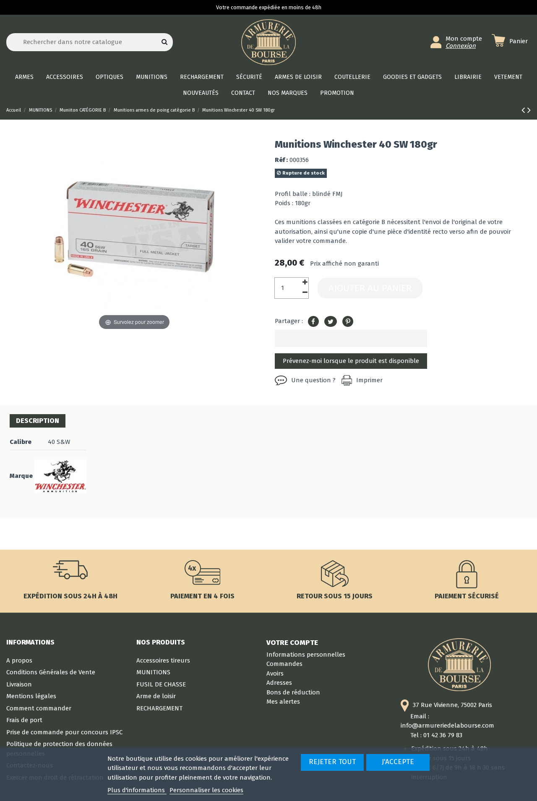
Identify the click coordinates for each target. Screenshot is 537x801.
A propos (19, 660)
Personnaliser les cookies (206, 790)
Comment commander (38, 708)
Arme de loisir (156, 696)
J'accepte (398, 761)
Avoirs (275, 673)
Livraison (19, 684)
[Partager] (313, 322)
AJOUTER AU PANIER (370, 288)
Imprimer (369, 380)
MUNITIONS (153, 672)
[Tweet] (330, 322)
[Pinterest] (347, 322)
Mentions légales (31, 696)
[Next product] (529, 110)
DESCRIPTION (37, 421)
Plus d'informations (137, 790)
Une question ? (313, 380)
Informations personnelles (305, 654)
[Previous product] (524, 110)
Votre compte (292, 642)
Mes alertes (283, 701)
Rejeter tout (332, 761)
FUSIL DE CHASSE (161, 684)
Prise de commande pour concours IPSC (64, 732)
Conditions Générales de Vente (50, 672)
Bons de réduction (293, 692)
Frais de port (24, 720)
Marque (21, 476)
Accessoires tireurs (163, 660)
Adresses (279, 682)
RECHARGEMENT (159, 708)
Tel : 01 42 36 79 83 (436, 735)
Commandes (284, 664)
